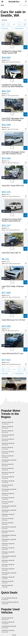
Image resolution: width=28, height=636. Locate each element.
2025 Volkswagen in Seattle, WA (9, 460)
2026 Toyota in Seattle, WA (8, 452)
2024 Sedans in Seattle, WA (8, 444)
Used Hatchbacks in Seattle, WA (9, 627)
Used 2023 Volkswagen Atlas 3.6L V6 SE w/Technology (13, 119)
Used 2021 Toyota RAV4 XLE (13, 185)
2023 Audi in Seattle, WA (7, 486)
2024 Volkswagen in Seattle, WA (9, 506)
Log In (20, 5)
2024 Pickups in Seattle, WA (8, 515)
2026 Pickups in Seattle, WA (8, 561)
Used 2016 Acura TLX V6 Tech (13, 320)
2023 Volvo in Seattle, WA (7, 502)
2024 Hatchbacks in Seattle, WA (9, 536)
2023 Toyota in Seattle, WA (8, 477)
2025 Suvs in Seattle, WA (7, 423)
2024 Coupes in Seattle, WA (8, 565)
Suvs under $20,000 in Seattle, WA (9, 598)
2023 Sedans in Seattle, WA (8, 498)
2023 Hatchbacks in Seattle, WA (9, 511)
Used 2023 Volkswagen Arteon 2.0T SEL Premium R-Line (13, 153)
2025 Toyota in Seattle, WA (8, 440)
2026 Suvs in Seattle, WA (7, 448)
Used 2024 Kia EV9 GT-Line (12, 353)
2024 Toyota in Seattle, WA (8, 435)
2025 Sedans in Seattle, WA (8, 481)
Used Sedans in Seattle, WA (8, 623)
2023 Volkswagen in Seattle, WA (9, 490)
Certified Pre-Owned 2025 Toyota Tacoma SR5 (11, 52)
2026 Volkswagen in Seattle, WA (9, 573)
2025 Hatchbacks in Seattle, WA (9, 540)
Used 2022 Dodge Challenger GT (13, 287)
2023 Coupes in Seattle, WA (8, 569)
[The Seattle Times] (14, 2)
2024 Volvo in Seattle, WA (7, 523)
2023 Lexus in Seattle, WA (7, 465)
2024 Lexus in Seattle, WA (7, 456)
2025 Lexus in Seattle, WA (7, 469)
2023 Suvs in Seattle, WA (7, 431)
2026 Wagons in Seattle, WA (8, 578)
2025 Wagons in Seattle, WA (8, 552)
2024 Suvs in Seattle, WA (7, 427)
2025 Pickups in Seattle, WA (8, 548)
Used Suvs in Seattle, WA (7, 618)
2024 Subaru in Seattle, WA (8, 494)
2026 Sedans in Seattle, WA (8, 532)
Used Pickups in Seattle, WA (8, 631)
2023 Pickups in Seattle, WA (8, 544)
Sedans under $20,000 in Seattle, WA (10, 603)
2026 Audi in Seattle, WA (7, 586)
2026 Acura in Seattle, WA (7, 582)
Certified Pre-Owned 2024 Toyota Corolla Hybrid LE (11, 220)
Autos (2, 5)
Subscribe (25, 5)
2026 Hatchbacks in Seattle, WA (9, 557)
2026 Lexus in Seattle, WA (7, 519)
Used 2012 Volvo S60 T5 (11, 253)
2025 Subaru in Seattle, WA (8, 473)
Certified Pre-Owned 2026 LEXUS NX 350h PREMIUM (12, 85)
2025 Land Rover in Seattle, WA (9, 527)
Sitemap (14, 634)
